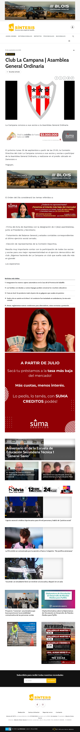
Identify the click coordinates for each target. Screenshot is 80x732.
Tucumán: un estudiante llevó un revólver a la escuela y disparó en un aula (34, 582)
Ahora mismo (11, 36)
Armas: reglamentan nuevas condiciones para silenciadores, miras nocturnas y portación (38, 305)
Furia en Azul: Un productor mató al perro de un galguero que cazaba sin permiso (35, 293)
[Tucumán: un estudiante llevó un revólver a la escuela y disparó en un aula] (34, 568)
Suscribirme (51, 680)
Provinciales (48, 36)
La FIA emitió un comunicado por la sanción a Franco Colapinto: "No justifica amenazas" (39, 551)
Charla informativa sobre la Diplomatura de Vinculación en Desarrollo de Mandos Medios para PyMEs (57, 613)
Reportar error (48, 712)
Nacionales (60, 36)
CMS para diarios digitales (66, 729)
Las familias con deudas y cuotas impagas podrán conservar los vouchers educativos (37, 288)
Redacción (21, 712)
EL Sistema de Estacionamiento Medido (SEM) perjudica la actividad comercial (20, 475)
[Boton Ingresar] (72, 27)
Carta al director (34, 712)
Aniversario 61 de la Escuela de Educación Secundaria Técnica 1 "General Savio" (30, 452)
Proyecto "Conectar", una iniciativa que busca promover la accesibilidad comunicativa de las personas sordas (20, 613)
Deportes (38, 36)
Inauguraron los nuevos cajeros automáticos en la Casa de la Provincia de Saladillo (35, 282)
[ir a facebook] (37, 705)
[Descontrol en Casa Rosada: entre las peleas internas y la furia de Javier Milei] (58, 471)
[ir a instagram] (43, 705)
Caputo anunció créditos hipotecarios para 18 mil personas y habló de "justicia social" (38, 520)
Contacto (59, 712)
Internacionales (25, 36)
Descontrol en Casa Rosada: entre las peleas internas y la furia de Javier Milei (58, 476)
